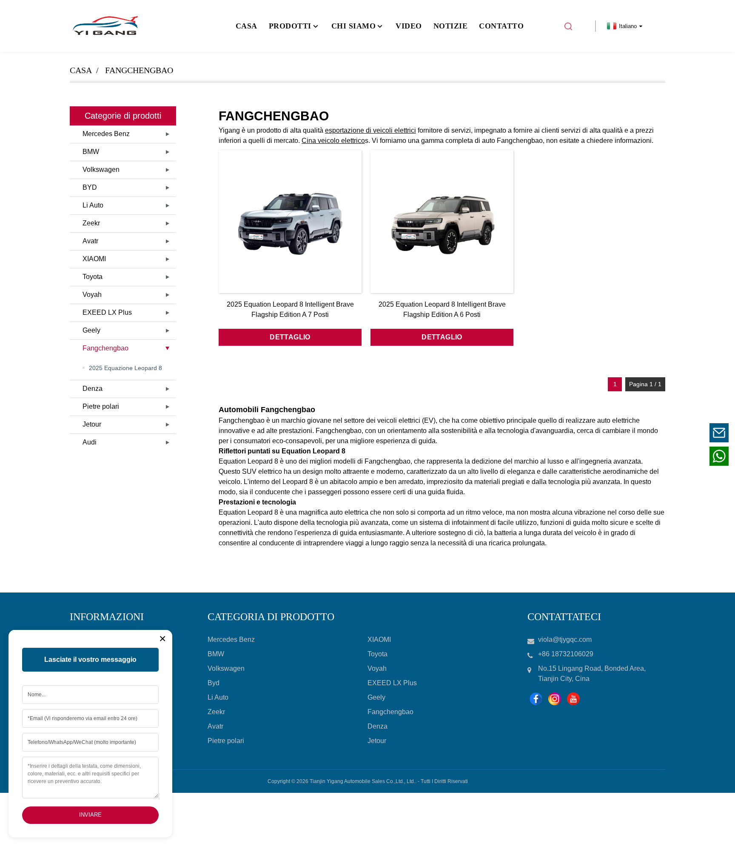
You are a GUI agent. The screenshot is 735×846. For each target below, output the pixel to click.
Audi (90, 442)
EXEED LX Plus (107, 312)
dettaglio (290, 337)
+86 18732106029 (666, 456)
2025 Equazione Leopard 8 (125, 368)
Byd (213, 682)
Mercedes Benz (106, 133)
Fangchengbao (105, 348)
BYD (90, 187)
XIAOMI (94, 258)
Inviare (90, 815)
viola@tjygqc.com (666, 432)
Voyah (92, 294)
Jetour (92, 424)
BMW (91, 151)
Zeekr (91, 223)
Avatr (90, 241)
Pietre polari (101, 406)
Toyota (93, 276)
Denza (93, 388)
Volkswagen (101, 169)
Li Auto (93, 205)
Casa (81, 70)
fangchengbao (139, 70)
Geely (91, 330)
